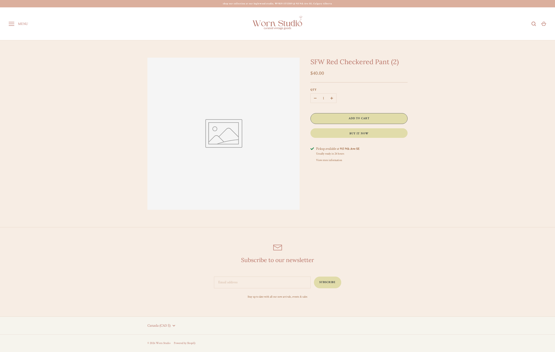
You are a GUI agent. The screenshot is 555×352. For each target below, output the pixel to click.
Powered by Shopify (185, 343)
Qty (313, 90)
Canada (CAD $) (159, 325)
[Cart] (543, 24)
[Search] (534, 24)
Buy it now (359, 133)
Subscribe (327, 282)
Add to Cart (359, 118)
